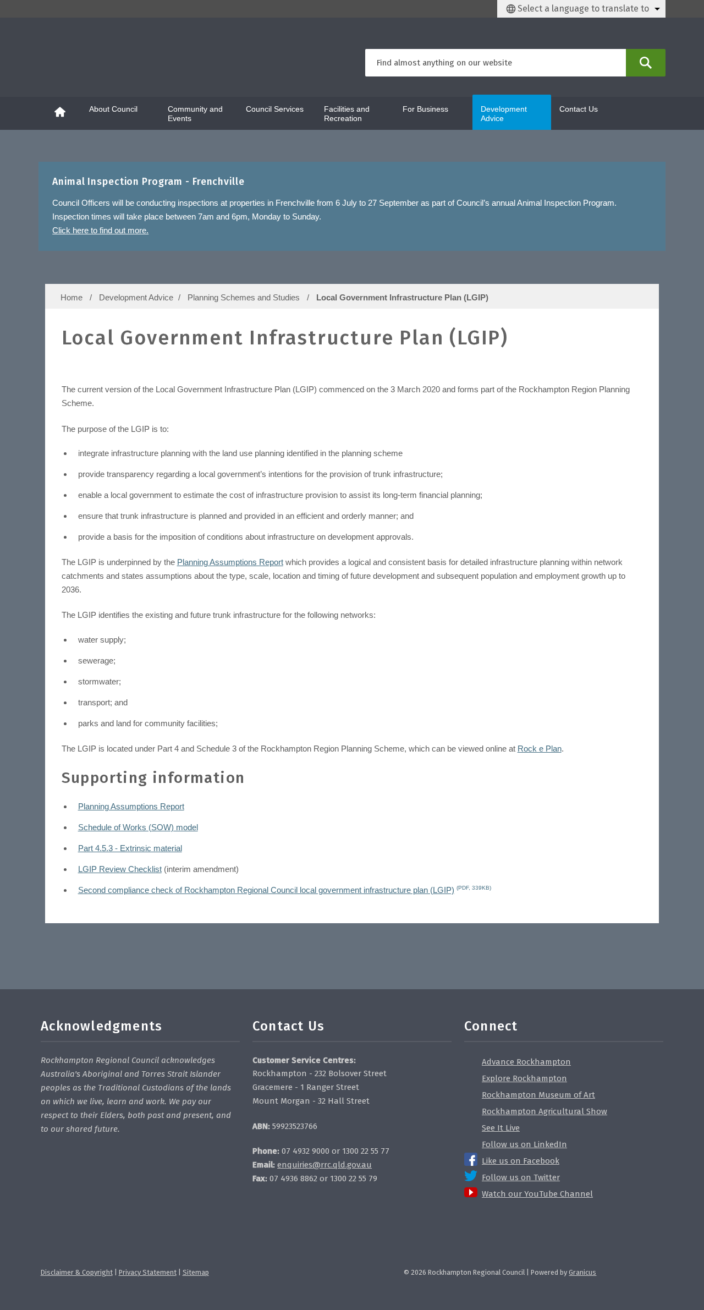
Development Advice (504, 114)
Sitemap (196, 1272)
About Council (113, 109)
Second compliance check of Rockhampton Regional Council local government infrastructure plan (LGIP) (285, 890)
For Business (425, 109)
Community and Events (195, 114)
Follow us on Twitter (521, 1177)
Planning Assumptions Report (230, 562)
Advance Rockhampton (526, 1062)
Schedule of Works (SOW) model (138, 827)
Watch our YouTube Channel (537, 1194)
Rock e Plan (540, 748)
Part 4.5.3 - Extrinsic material (130, 848)
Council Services (275, 109)
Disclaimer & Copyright (77, 1272)
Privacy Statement (148, 1272)
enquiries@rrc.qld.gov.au (324, 1165)
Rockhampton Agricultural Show (544, 1111)
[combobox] (581, 9)
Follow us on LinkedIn (524, 1144)
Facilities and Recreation (347, 114)
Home (71, 297)
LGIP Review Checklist (120, 869)
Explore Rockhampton (524, 1078)
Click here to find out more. (100, 230)
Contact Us (578, 109)
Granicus (582, 1272)
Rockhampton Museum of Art (538, 1095)
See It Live (501, 1128)
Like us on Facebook (520, 1161)
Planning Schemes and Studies (245, 297)
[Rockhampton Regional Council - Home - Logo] (95, 57)
